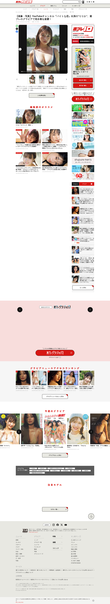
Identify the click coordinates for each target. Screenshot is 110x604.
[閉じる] (93, 600)
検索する (79, 2)
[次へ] (66, 49)
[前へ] (20, 49)
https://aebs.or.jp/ (33, 532)
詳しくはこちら (19, 602)
